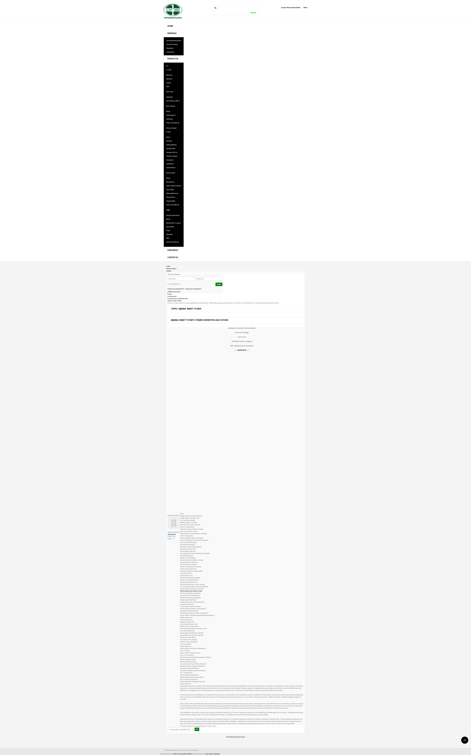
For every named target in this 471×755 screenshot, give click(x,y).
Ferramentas (170, 197)
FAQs (305, 7)
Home (170, 26)
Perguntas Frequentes (170, 50)
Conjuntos (169, 160)
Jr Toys (168, 70)
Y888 (168, 210)
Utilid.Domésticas (172, 242)
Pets (167, 86)
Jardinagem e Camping (171, 117)
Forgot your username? (193, 289)
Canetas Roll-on (171, 152)
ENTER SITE (242, 350)
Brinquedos (170, 182)
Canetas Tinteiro (172, 156)
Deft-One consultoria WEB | (182, 754)
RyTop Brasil (170, 173)
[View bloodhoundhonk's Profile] (173, 523)
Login (219, 284)
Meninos (169, 75)
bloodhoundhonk (173, 515)
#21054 (224, 320)
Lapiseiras (170, 164)
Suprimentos (170, 168)
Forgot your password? (175, 289)
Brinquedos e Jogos (173, 223)
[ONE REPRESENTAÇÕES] (173, 11)
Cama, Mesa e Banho (173, 186)
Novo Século (170, 106)
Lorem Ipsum (172, 296)
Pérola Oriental (171, 128)
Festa (168, 230)
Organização (170, 201)
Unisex (168, 83)
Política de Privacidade (190, 750)
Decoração (170, 189)
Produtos (172, 59)
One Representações (173, 40)
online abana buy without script (191, 591)
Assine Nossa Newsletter (291, 7)
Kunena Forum (240, 737)
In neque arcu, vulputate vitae (177, 298)
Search (253, 13)
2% (167, 66)
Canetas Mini (170, 148)
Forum (169, 294)
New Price (169, 92)
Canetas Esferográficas (171, 143)
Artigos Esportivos (172, 215)
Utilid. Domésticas (172, 123)
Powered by (230, 737)
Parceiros (172, 250)
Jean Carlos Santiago (212, 754)
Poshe (168, 132)
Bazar (168, 111)
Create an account (173, 292)
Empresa (172, 33)
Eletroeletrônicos (172, 193)
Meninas (169, 79)
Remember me (175, 284)
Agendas (169, 97)
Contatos (172, 257)
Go (197, 729)
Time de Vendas (172, 44)
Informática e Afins (173, 101)
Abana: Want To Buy (174, 301)
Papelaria (169, 234)
